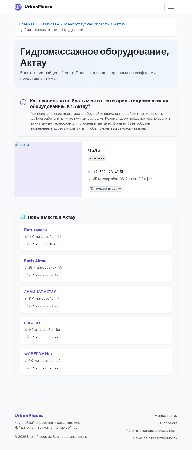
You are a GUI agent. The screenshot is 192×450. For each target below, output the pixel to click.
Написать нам (166, 416)
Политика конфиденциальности (151, 430)
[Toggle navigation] (170, 6)
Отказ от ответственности (155, 438)
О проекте (168, 423)
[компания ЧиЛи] (48, 169)
